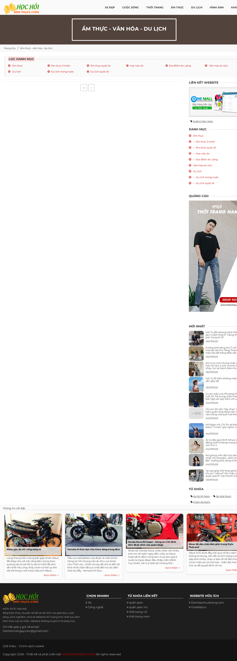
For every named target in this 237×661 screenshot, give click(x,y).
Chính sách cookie (31, 646)
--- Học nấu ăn (201, 153)
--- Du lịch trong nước (205, 177)
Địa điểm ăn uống (180, 65)
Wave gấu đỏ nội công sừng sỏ (23, 549)
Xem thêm (51, 575)
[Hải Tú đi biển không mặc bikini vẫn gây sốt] (196, 386)
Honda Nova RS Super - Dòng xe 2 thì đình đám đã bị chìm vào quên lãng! (152, 543)
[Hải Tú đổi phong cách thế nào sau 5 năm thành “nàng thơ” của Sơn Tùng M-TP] (196, 339)
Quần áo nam (201, 501)
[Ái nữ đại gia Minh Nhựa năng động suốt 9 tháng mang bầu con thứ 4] (196, 448)
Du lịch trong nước (62, 71)
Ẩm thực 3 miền (60, 65)
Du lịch (16, 71)
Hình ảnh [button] (217, 7)
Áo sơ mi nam (201, 496)
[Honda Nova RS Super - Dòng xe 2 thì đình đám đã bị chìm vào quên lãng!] (153, 530)
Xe (89, 602)
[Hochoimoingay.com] (21, 6)
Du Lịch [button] (196, 7)
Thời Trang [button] (154, 7)
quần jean (136, 602)
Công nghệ (95, 607)
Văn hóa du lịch (218, 65)
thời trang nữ (138, 612)
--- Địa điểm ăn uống (205, 159)
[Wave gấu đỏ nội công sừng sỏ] (32, 534)
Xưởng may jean (203, 121)
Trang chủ (10, 48)
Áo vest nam (223, 496)
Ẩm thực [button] (177, 7)
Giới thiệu (9, 646)
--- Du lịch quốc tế (203, 183)
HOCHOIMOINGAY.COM (78, 654)
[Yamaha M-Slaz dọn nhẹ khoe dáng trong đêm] (93, 534)
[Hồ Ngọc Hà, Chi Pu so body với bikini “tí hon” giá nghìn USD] (196, 432)
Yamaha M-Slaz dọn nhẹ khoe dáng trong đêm (93, 549)
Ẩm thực (17, 65)
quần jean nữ (138, 607)
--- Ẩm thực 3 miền (204, 141)
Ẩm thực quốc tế (100, 65)
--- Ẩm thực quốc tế (204, 147)
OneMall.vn (198, 607)
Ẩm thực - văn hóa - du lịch (36, 48)
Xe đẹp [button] (110, 7)
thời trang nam (139, 616)
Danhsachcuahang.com (207, 602)
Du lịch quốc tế (99, 71)
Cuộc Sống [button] (130, 7)
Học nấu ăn (137, 65)
